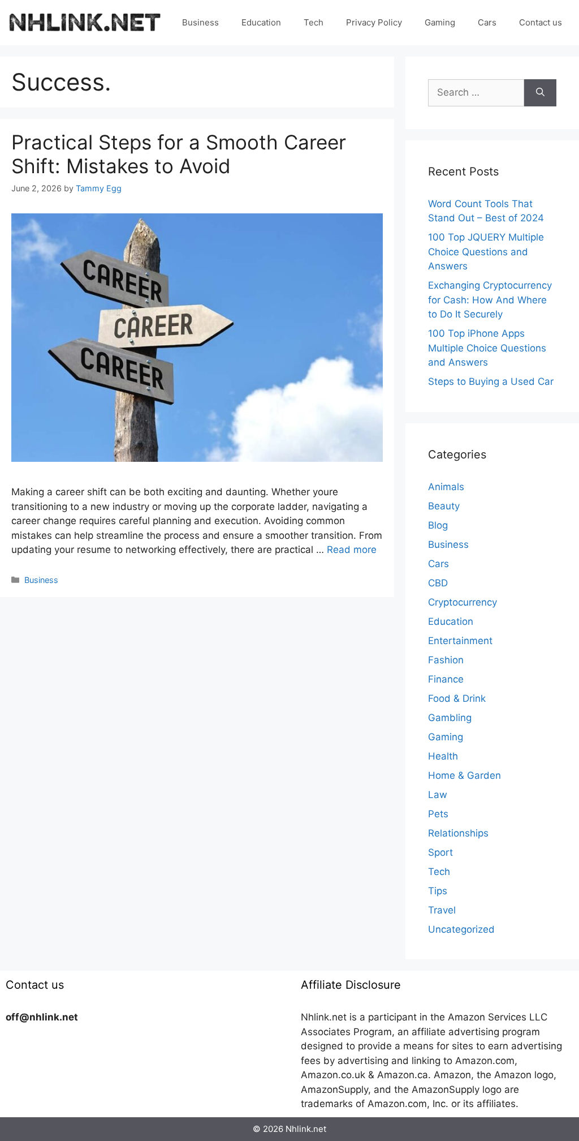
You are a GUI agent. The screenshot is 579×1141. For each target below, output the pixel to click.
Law (437, 794)
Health (443, 756)
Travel (442, 910)
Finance (446, 679)
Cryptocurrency (462, 602)
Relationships (458, 833)
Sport (440, 852)
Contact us (540, 22)
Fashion (446, 660)
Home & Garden (464, 775)
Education (261, 22)
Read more (352, 549)
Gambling (450, 717)
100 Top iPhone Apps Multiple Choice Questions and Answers (487, 348)
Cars (487, 22)
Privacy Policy (374, 22)
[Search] (540, 92)
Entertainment (460, 640)
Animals (446, 486)
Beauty (444, 506)
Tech (313, 22)
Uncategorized (461, 929)
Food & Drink (457, 698)
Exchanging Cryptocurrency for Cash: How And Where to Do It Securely (490, 300)
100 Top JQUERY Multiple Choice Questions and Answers (486, 251)
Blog (438, 525)
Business (200, 22)
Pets (438, 814)
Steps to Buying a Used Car (491, 381)
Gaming (440, 22)
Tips (437, 890)
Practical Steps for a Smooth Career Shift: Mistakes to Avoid (178, 154)
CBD (438, 583)
